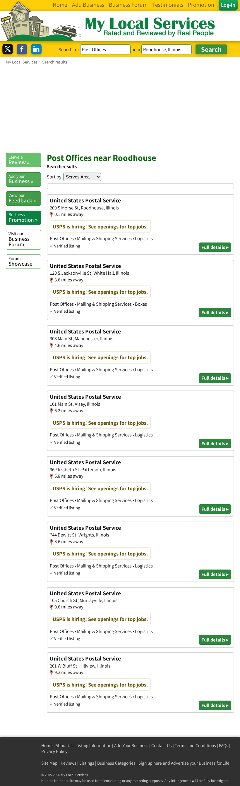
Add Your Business (131, 745)
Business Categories (116, 763)
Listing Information (93, 745)
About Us (64, 745)
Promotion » (22, 217)
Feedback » (22, 198)
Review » (18, 160)
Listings (86, 763)
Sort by (54, 176)
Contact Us (161, 745)
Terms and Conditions (195, 745)
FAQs (223, 745)
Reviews (68, 763)
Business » (20, 179)
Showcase (20, 261)
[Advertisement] (120, 108)
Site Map (49, 763)
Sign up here (150, 763)
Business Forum (19, 239)
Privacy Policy (54, 751)
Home (47, 745)
